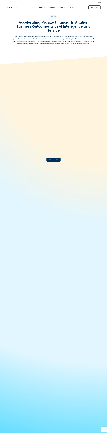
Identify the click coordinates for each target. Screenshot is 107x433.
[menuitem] (99, 2)
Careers (72, 7)
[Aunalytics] (12, 7)
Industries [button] (42, 7)
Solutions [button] (52, 7)
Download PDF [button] (53, 159)
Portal (99, 2)
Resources (62, 7)
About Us (81, 7)
